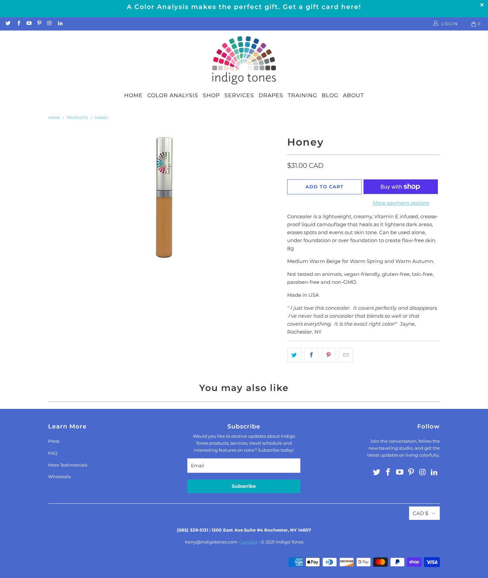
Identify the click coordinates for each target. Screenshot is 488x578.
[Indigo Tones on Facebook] (18, 23)
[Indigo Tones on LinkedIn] (59, 23)
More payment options (401, 203)
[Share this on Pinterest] (329, 355)
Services (239, 95)
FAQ (52, 453)
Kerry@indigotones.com (211, 542)
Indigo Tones (289, 542)
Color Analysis (172, 95)
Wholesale (59, 476)
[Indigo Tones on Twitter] (8, 23)
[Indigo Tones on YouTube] (29, 23)
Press (53, 441)
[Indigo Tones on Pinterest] (39, 23)
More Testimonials (67, 465)
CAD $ (420, 513)
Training (302, 95)
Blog (330, 95)
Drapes (271, 95)
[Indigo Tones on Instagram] (49, 23)
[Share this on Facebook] (311, 355)
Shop (211, 95)
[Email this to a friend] (346, 355)
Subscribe (244, 486)
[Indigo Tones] (244, 61)
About (353, 95)
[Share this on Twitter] (294, 355)
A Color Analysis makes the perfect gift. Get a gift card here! (244, 7)
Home (133, 95)
